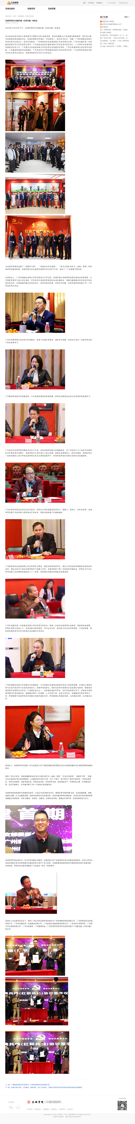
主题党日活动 (29, 16)
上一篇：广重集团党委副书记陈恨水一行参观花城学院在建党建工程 (27, 1084)
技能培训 (31, 9)
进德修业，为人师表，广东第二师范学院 (115, 41)
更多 (126, 17)
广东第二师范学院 (108, 43)
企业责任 (70, 1109)
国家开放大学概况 (108, 21)
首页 (84, 3)
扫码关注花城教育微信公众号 (112, 24)
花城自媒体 (10, 9)
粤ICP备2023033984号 (73, 1117)
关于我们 (91, 3)
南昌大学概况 (106, 32)
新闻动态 (38, 1109)
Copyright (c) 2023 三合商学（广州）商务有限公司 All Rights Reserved (67, 1114)
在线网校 (46, 1109)
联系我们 (99, 3)
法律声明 (62, 1109)
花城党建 (51, 9)
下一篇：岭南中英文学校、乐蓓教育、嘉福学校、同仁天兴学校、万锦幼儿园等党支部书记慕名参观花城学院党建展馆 (43, 1087)
